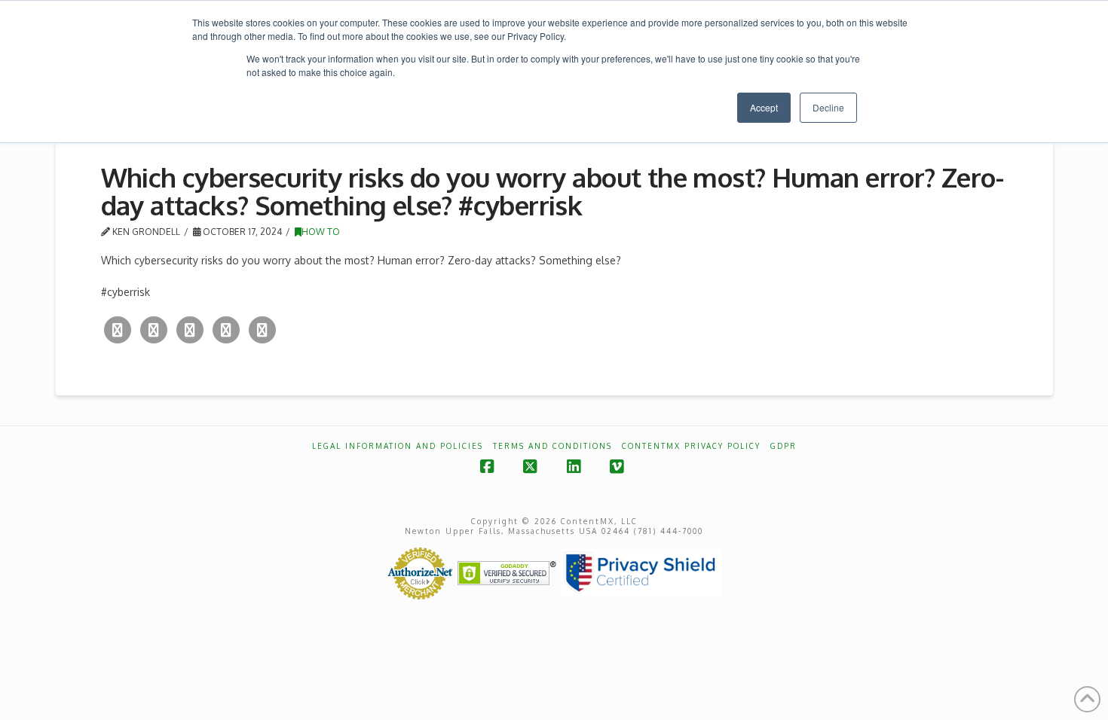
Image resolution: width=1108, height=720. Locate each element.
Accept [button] (764, 107)
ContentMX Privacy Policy (691, 445)
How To (320, 231)
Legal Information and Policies (397, 445)
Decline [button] (828, 107)
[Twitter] (117, 329)
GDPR (783, 445)
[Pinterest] (262, 329)
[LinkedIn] (226, 329)
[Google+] (190, 329)
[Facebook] (153, 329)
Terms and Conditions (552, 445)
